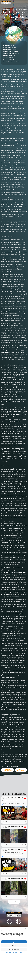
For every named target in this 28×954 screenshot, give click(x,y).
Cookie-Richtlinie (9, 952)
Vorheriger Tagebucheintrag (8, 770)
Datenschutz (15, 952)
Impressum (20, 952)
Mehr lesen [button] (4, 804)
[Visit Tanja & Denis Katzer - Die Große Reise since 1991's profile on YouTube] (3, 798)
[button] (26, 928)
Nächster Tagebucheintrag (21, 770)
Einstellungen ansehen (14, 949)
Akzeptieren (14, 942)
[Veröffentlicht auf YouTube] (25, 798)
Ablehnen (14, 945)
